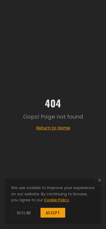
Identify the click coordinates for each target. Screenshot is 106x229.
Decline (24, 212)
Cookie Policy (56, 200)
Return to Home (53, 128)
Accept (53, 212)
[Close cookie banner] (99, 180)
